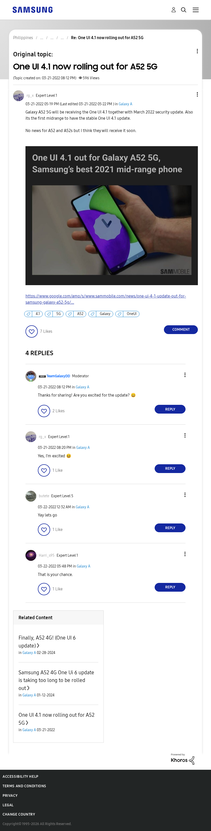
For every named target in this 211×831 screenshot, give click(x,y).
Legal (8, 805)
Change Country (19, 814)
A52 (80, 314)
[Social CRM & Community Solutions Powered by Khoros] (182, 758)
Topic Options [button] (188, 51)
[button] (189, 94)
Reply (170, 409)
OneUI (132, 314)
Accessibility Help (20, 776)
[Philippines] (32, 9)
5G (58, 314)
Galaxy (105, 314)
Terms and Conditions (24, 786)
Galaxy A (125, 104)
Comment (181, 329)
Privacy (10, 795)
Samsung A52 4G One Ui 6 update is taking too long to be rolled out (56, 680)
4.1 (38, 314)
